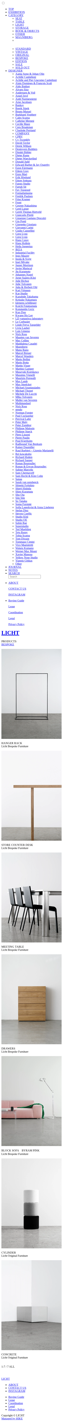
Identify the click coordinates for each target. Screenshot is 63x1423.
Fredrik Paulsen (24, 196)
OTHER (20, 34)
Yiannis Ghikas (23, 560)
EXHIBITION (16, 12)
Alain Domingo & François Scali (33, 83)
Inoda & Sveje (23, 258)
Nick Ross (21, 334)
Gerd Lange (22, 208)
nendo (18, 409)
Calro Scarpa (22, 117)
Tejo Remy (21, 532)
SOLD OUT (22, 67)
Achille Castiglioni (25, 76)
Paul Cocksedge (24, 415)
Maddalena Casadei (26, 343)
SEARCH (14, 573)
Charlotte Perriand (25, 130)
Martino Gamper (24, 368)
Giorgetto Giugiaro (25, 224)
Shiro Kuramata (24, 491)
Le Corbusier (22, 321)
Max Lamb (21, 381)
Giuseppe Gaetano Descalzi (30, 218)
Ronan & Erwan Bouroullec (31, 466)
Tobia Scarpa (22, 535)
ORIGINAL (22, 55)
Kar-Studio (21, 293)
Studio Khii (21, 516)
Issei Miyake (22, 262)
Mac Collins (22, 340)
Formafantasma (23, 193)
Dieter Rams (22, 155)
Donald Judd (22, 161)
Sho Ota (19, 494)
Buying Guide (16, 600)
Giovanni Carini (24, 227)
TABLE (19, 21)
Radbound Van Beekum (28, 444)
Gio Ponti (20, 221)
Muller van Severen (26, 400)
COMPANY (22, 133)
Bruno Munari (23, 111)
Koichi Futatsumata (26, 306)
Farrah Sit (20, 186)
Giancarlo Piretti (24, 215)
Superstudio (22, 526)
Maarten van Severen (27, 337)
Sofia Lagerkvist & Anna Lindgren (34, 507)
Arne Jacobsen (23, 102)
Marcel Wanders (24, 356)
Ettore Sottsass (23, 180)
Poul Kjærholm (23, 440)
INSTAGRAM (16, 594)
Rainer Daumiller (24, 447)
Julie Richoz (22, 280)
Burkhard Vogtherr (25, 114)
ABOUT (13, 582)
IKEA (18, 249)
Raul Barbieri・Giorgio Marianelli (34, 450)
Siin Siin (20, 497)
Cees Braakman (24, 127)
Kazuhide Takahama (26, 296)
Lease (11, 606)
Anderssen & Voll (25, 92)
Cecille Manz (22, 124)
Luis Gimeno (22, 331)
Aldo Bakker (22, 86)
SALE (19, 64)
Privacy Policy (16, 624)
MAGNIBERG (24, 37)
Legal (11, 618)
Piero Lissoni (22, 434)
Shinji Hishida (23, 488)
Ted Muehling (23, 529)
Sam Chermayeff (24, 472)
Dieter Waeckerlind (26, 158)
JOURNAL (15, 566)
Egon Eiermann (24, 167)
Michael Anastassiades (27, 387)
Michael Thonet (24, 390)
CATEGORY (16, 15)
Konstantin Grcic (24, 309)
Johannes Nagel (24, 274)
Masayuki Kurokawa (27, 371)
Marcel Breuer (23, 353)
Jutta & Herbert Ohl (26, 287)
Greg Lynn (21, 233)
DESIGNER (15, 70)
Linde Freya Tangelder (28, 324)
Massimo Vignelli (25, 375)
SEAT (18, 18)
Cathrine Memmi (24, 120)
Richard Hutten (23, 457)
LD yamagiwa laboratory (29, 318)
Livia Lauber (22, 327)
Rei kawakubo (23, 453)
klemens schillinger (26, 302)
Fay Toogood (22, 189)
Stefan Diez (21, 510)
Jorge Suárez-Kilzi (25, 277)
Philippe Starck (23, 431)
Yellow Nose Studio (26, 557)
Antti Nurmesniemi (26, 98)
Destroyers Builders (26, 149)
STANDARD (23, 48)
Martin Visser (22, 365)
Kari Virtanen (22, 290)
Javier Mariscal (23, 268)
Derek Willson (23, 145)
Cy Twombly (22, 139)
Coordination (15, 612)
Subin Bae (21, 523)
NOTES (13, 570)
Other (18, 563)
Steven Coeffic (23, 513)
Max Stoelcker (23, 384)
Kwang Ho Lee (24, 315)
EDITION (21, 61)
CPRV (19, 136)
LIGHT (19, 24)
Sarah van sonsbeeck (26, 482)
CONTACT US (17, 588)
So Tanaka (21, 501)
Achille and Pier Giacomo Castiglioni (36, 80)
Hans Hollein (22, 243)
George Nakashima (26, 205)
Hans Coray (22, 240)
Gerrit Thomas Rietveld (28, 211)
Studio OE (21, 519)
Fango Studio (22, 183)
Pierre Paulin (22, 437)
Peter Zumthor (23, 425)
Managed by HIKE (12, 1418)
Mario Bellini (22, 359)
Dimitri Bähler (23, 152)
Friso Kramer (22, 199)
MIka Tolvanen (23, 396)
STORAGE (22, 27)
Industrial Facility (25, 252)
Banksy (19, 105)
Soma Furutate (23, 504)
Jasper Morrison (24, 265)
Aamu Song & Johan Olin (29, 73)
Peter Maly (21, 422)
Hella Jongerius (24, 246)
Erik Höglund (23, 177)
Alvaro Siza (22, 89)
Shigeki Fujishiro (24, 485)
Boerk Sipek (22, 108)
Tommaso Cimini (24, 541)
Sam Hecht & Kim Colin (29, 475)
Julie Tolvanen (23, 284)
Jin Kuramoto (22, 271)
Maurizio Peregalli (25, 378)
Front (18, 202)
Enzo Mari (21, 174)
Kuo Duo (20, 312)
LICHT (10, 633)
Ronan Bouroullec (25, 463)
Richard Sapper (24, 460)
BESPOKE (21, 58)
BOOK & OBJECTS (27, 30)
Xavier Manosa (23, 554)
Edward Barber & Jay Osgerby (32, 164)
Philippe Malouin (24, 428)
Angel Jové (21, 95)
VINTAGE (21, 51)
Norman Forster (24, 412)
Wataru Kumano (24, 548)
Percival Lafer (23, 418)
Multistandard (23, 403)
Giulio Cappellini (24, 230)
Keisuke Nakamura (26, 299)
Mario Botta (22, 362)
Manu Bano (22, 349)
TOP (11, 8)
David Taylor (22, 142)
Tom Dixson (22, 538)
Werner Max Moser (26, 551)
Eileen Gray (22, 171)
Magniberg (21, 346)
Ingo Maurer (22, 255)
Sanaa (18, 479)
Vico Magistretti (24, 544)
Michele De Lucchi (26, 393)
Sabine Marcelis (24, 469)
